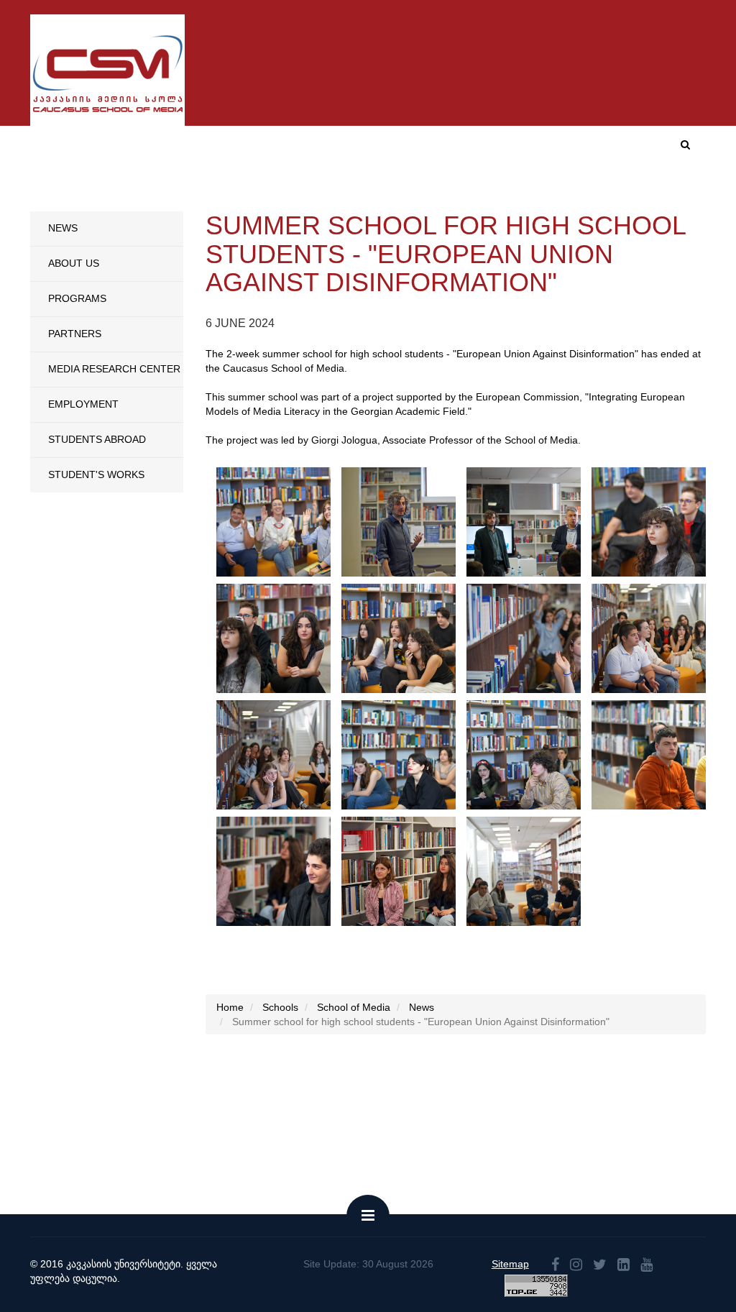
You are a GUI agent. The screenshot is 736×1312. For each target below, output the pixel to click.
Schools (210, 197)
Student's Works (96, 474)
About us (403, 149)
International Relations (395, 197)
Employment (83, 404)
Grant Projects (600, 197)
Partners (74, 333)
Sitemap (510, 1264)
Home (348, 149)
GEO (637, 149)
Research (510, 197)
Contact (589, 149)
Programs (278, 197)
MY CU (536, 149)
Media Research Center (114, 369)
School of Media (353, 1007)
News (63, 228)
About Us (73, 263)
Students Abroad (97, 439)
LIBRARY (682, 197)
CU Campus (472, 149)
